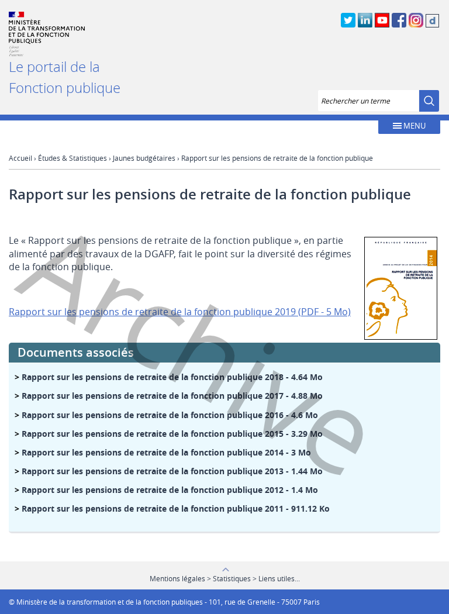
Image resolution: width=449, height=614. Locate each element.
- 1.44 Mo (172, 471)
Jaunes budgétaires (144, 158)
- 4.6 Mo (170, 414)
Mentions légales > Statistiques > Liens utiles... (225, 578)
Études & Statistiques (72, 158)
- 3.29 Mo (172, 433)
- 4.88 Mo (172, 395)
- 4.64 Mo (172, 376)
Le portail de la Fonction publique (64, 77)
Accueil (20, 158)
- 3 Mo (166, 452)
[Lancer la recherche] (429, 101)
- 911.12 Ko (176, 508)
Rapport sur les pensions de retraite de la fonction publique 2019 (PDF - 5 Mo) (180, 311)
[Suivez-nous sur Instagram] (415, 25)
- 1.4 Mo (170, 489)
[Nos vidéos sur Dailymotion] (432, 25)
